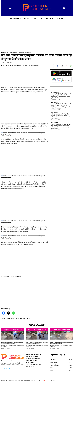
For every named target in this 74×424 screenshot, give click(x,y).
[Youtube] (9, 368)
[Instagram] (4, 368)
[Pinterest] (66, 66)
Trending (9, 63)
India (7, 52)
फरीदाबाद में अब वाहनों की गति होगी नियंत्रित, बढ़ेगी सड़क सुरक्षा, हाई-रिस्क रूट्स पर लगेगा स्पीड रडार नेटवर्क (61, 125)
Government (55, 92)
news (17, 318)
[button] (64, 8)
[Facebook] (57, 66)
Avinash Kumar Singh (32, 65)
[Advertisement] (37, 35)
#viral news (10, 318)
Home (3, 52)
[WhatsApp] (71, 66)
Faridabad (54, 102)
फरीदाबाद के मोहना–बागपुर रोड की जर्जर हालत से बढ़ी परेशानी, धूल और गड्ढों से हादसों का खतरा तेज (60, 114)
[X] (62, 66)
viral (29, 318)
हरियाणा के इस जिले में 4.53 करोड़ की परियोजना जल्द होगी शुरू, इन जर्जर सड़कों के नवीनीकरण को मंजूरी (61, 94)
